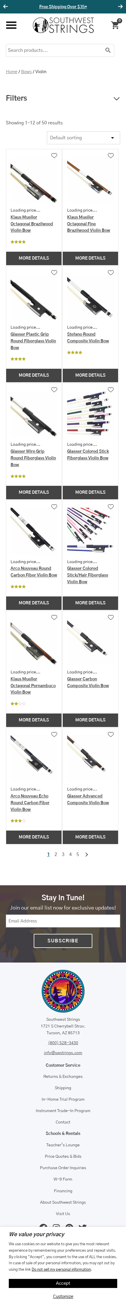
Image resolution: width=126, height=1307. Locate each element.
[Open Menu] (11, 25)
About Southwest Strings (63, 1202)
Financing (63, 1191)
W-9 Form (63, 1179)
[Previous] (6, 6)
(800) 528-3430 (63, 1043)
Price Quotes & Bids (63, 1157)
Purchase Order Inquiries (63, 1168)
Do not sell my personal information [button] (61, 1269)
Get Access (82, 7)
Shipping (63, 1088)
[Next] (119, 6)
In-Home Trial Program (63, 1099)
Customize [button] (63, 1296)
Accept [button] (63, 1283)
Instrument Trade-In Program (63, 1111)
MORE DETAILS (34, 258)
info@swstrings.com (63, 1053)
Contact (63, 1122)
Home (11, 72)
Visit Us (63, 1214)
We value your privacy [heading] (36, 1234)
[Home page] (63, 25)
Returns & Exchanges (63, 1077)
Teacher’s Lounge (63, 1145)
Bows (26, 72)
